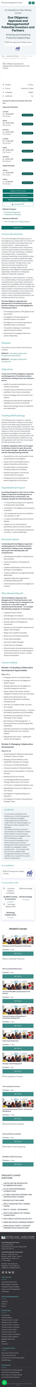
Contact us (4, 1301)
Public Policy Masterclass (10, 1041)
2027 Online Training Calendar (10, 1377)
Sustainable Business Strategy (10, 1287)
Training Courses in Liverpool (10, 1324)
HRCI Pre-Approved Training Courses (16, 222)
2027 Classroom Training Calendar (11, 1375)
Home (3, 56)
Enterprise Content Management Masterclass (16, 946)
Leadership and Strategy (12, 56)
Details (18, 953)
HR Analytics (5, 1291)
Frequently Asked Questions (9, 1336)
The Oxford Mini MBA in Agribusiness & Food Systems (16, 992)
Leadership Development (9, 1282)
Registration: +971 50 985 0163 (10, 1265)
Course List (4, 1344)
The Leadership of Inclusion (11, 1086)
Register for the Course (18, 191)
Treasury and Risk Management (10, 1289)
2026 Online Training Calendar (10, 1372)
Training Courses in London (9, 1320)
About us (4, 1304)
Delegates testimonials (8, 1339)
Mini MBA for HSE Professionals (12, 1156)
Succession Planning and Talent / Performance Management (17, 1110)
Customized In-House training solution (12, 1357)
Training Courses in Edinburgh (10, 1327)
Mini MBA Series (6, 1360)
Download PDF (19, 204)
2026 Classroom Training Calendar (11, 1370)
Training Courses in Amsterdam (10, 1334)
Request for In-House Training (18, 200)
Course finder (5, 1315)
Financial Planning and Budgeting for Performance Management (14, 1017)
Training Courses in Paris (8, 1332)
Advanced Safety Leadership (11, 1134)
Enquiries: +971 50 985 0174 (9, 1263)
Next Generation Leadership (9, 1284)
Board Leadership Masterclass (12, 969)
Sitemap (3, 1341)
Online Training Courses (8, 1355)
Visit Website (10, 902)
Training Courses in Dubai (9, 1329)
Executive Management (12, 212)
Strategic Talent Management (12, 1063)
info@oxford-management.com (10, 1267)
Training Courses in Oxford (9, 1322)
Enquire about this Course (18, 195)
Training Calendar (6, 1317)
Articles (3, 1306)
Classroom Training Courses (9, 1353)
